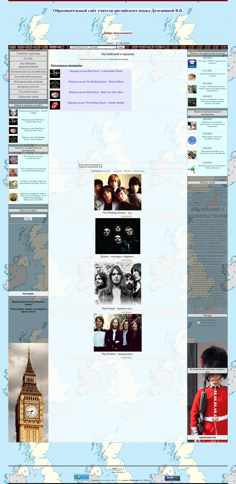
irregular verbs (212, 290)
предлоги (193, 286)
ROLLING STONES (206, 249)
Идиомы (214, 227)
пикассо (192, 297)
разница (212, 306)
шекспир (202, 286)
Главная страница (28, 53)
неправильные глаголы (204, 259)
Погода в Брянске (207, 320)
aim (218, 306)
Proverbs (223, 291)
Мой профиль (23, 47)
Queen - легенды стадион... (118, 256)
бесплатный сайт (106, 480)
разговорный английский (211, 273)
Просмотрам (138, 171)
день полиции (222, 193)
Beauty (198, 300)
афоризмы (220, 276)
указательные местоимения (214, 300)
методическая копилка (200, 197)
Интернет (219, 282)
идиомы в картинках (217, 241)
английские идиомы (200, 227)
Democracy (195, 306)
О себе (28, 58)
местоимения (193, 302)
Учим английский (214, 195)
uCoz (118, 480)
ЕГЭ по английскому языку (213, 229)
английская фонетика (199, 284)
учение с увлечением (206, 204)
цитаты (193, 288)
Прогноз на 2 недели (207, 325)
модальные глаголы (202, 278)
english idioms (195, 229)
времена (207, 308)
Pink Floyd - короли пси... (118, 308)
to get (219, 259)
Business (217, 302)
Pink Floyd (221, 205)
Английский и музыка (28, 76)
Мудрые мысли (197, 269)
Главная (12, 47)
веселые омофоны (207, 231)
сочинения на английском (210, 224)
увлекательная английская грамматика (209, 253)
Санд (199, 297)
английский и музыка (212, 202)
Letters (215, 197)
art (223, 295)
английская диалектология (202, 275)
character (192, 304)
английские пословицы (201, 293)
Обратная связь (28, 96)
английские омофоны (216, 238)
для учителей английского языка (207, 237)
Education (204, 306)
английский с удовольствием (207, 212)
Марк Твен (201, 288)
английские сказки (207, 193)
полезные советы (217, 284)
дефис (224, 302)
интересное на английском (203, 190)
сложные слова (207, 282)
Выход (34, 47)
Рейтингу (127, 171)
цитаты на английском (201, 295)
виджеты (192, 220)
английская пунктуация (208, 304)
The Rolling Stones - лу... (118, 212)
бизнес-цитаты (206, 302)
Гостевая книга (28, 91)
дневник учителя (217, 187)
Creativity (218, 295)
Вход (40, 47)
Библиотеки (55, 47)
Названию (117, 171)
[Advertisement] (118, 23)
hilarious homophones (198, 241)
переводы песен (201, 243)
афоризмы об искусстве (214, 267)
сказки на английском (206, 220)
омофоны (193, 231)
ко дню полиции (199, 195)
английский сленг (206, 280)
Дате (108, 171)
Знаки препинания (210, 297)
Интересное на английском (28, 71)
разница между (217, 293)
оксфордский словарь (215, 286)
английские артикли (196, 291)
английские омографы (207, 271)
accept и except (213, 288)
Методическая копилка (28, 81)
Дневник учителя (28, 86)
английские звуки (212, 269)
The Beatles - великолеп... (118, 354)
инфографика (201, 261)
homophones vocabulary (212, 234)
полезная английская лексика (205, 245)
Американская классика (200, 236)
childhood (222, 304)
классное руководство (198, 188)
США (223, 288)
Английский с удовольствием (28, 65)
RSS (46, 47)
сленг (190, 278)
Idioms (221, 227)
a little (222, 306)
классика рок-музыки (207, 222)
